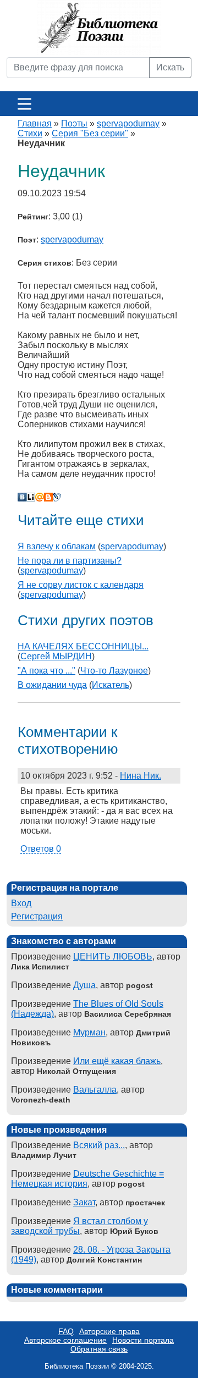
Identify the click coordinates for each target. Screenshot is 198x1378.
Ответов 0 (40, 848)
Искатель (110, 685)
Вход (21, 903)
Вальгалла (95, 1089)
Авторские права (109, 1331)
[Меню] (24, 104)
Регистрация (37, 916)
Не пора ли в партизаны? (70, 560)
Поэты (74, 123)
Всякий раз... (99, 1145)
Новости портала (143, 1340)
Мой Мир (39, 497)
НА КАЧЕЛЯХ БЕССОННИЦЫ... (83, 646)
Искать (170, 67)
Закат (84, 1202)
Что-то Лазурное (114, 670)
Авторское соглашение (65, 1340)
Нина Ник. (140, 775)
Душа (84, 985)
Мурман (89, 1032)
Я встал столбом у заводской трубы (79, 1226)
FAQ (66, 1331)
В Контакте (22, 497)
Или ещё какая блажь (117, 1061)
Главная (35, 123)
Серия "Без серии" (90, 133)
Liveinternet (30, 497)
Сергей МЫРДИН (56, 656)
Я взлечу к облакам (57, 546)
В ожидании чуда (52, 685)
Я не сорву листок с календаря (81, 584)
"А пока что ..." (46, 670)
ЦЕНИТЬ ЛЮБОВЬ (112, 956)
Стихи (30, 133)
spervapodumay (128, 123)
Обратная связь (99, 1348)
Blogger (48, 497)
